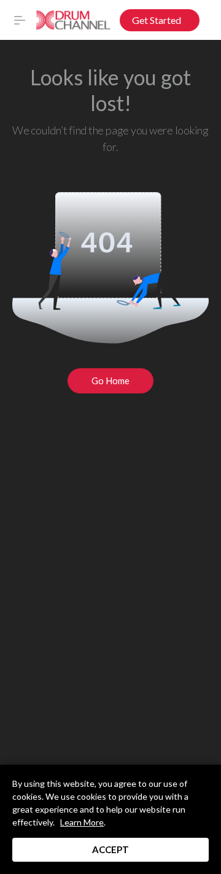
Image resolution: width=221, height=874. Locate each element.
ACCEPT (110, 849)
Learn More (82, 822)
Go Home (110, 380)
